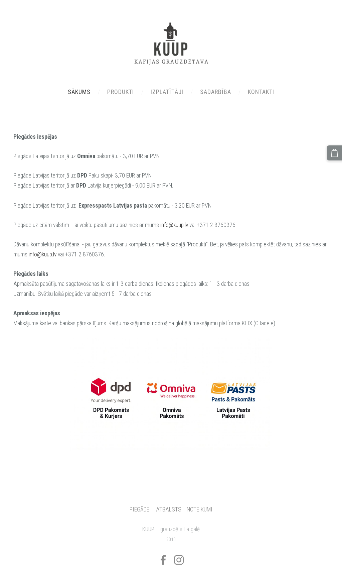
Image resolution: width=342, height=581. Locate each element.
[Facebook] (163, 560)
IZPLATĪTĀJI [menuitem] (167, 91)
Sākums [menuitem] (79, 91)
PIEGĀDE (139, 509)
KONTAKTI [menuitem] (261, 91)
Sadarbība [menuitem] (215, 91)
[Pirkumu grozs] (334, 152)
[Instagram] (179, 560)
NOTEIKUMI (199, 509)
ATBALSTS (168, 509)
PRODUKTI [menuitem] (120, 91)
